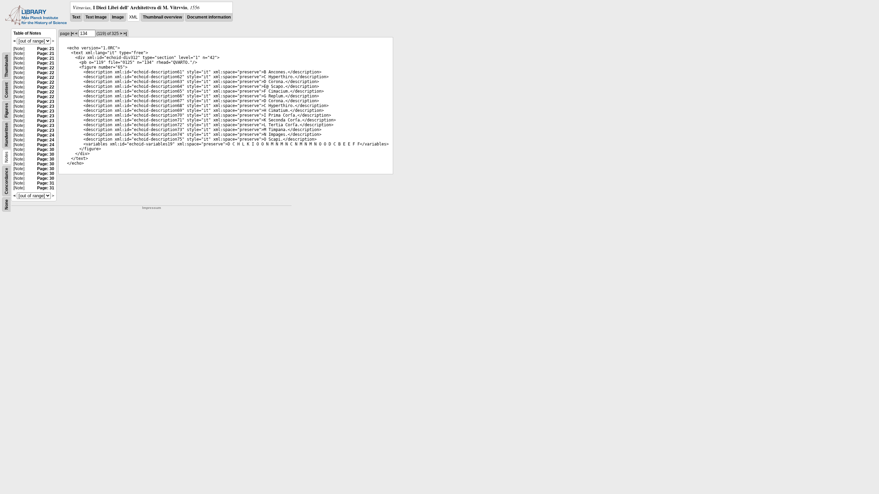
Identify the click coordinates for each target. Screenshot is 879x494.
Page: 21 (45, 48)
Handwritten (6, 134)
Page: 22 (45, 68)
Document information (209, 17)
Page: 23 (45, 101)
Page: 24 (45, 135)
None (6, 204)
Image (118, 17)
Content (6, 90)
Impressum (151, 208)
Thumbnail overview (162, 17)
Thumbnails (6, 66)
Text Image (96, 17)
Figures (6, 110)
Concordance (6, 181)
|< (72, 33)
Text (76, 17)
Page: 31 (45, 183)
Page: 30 (45, 149)
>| (125, 33)
